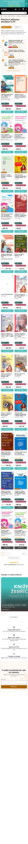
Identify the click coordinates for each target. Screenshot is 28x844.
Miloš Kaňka (3, 456)
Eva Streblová (10, 53)
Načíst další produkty (13, 70)
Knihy (5, 16)
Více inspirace (13, 617)
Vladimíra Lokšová (18, 218)
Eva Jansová (10, 259)
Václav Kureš (10, 258)
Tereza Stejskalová (4, 258)
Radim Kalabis (17, 337)
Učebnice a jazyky (11, 16)
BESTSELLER (15, 47)
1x (8, 181)
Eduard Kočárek (4, 178)
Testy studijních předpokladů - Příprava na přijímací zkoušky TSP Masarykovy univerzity (17, 61)
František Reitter (4, 219)
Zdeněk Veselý (17, 256)
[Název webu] (4, 9)
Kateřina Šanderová (9, 139)
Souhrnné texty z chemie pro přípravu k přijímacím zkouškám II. (16, 51)
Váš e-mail (3, 679)
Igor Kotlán (17, 298)
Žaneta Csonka (15, 64)
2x (22, 458)
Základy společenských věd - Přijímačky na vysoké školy (15, 41)
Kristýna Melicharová (17, 63)
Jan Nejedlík (3, 377)
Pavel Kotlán (17, 178)
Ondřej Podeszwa (8, 99)
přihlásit (14, 686)
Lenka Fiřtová (17, 495)
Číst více (3, 36)
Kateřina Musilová (11, 42)
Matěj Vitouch (10, 63)
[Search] (25, 13)
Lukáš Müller (3, 416)
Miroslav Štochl (4, 295)
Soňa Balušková (17, 376)
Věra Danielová (18, 42)
